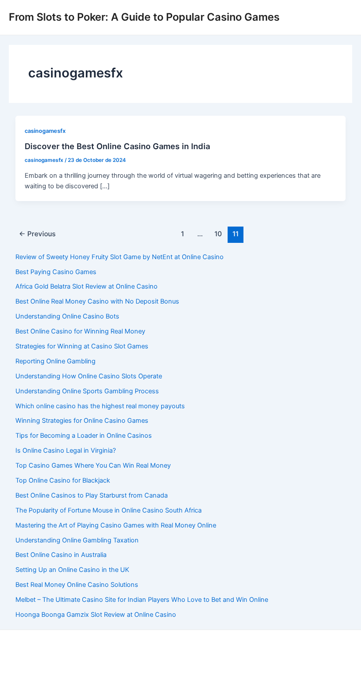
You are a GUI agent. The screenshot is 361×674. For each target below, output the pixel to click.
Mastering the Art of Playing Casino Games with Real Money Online (115, 525)
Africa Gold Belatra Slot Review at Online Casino (86, 286)
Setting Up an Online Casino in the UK (72, 570)
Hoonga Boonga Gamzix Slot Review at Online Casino (95, 615)
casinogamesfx (45, 131)
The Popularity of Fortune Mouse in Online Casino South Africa (108, 510)
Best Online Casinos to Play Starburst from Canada (91, 495)
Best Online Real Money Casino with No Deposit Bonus (97, 301)
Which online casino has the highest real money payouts (100, 406)
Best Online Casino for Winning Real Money (80, 331)
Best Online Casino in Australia (61, 555)
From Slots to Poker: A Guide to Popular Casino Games (144, 17)
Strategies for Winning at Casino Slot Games (81, 346)
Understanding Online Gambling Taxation (77, 540)
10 (218, 234)
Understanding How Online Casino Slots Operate (88, 376)
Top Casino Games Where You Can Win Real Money (93, 465)
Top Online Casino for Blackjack (62, 480)
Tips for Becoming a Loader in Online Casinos (83, 436)
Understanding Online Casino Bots (67, 316)
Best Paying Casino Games (55, 272)
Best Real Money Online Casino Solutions (76, 585)
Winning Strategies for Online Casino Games (81, 421)
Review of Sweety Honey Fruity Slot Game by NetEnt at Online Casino (119, 257)
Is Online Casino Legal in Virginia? (65, 450)
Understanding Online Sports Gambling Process (87, 391)
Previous (37, 234)
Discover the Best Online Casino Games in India (117, 146)
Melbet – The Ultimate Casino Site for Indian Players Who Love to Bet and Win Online (141, 600)
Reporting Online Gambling (55, 361)
